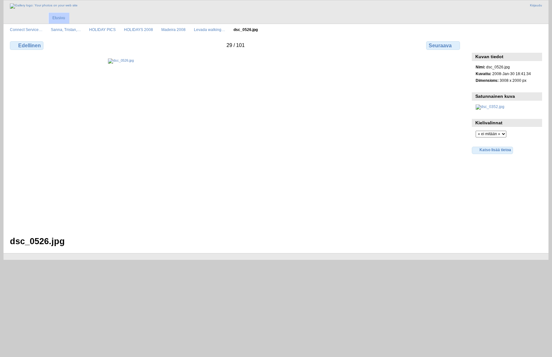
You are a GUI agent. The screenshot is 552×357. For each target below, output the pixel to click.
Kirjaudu (536, 5)
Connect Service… (26, 29)
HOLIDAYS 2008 (138, 29)
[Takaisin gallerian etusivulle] (44, 6)
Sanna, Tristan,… (66, 29)
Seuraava (440, 45)
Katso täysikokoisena (479, 44)
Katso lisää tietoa (495, 150)
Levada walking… (209, 29)
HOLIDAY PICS (102, 29)
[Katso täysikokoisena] (235, 143)
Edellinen (29, 45)
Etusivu (58, 18)
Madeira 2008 (173, 29)
